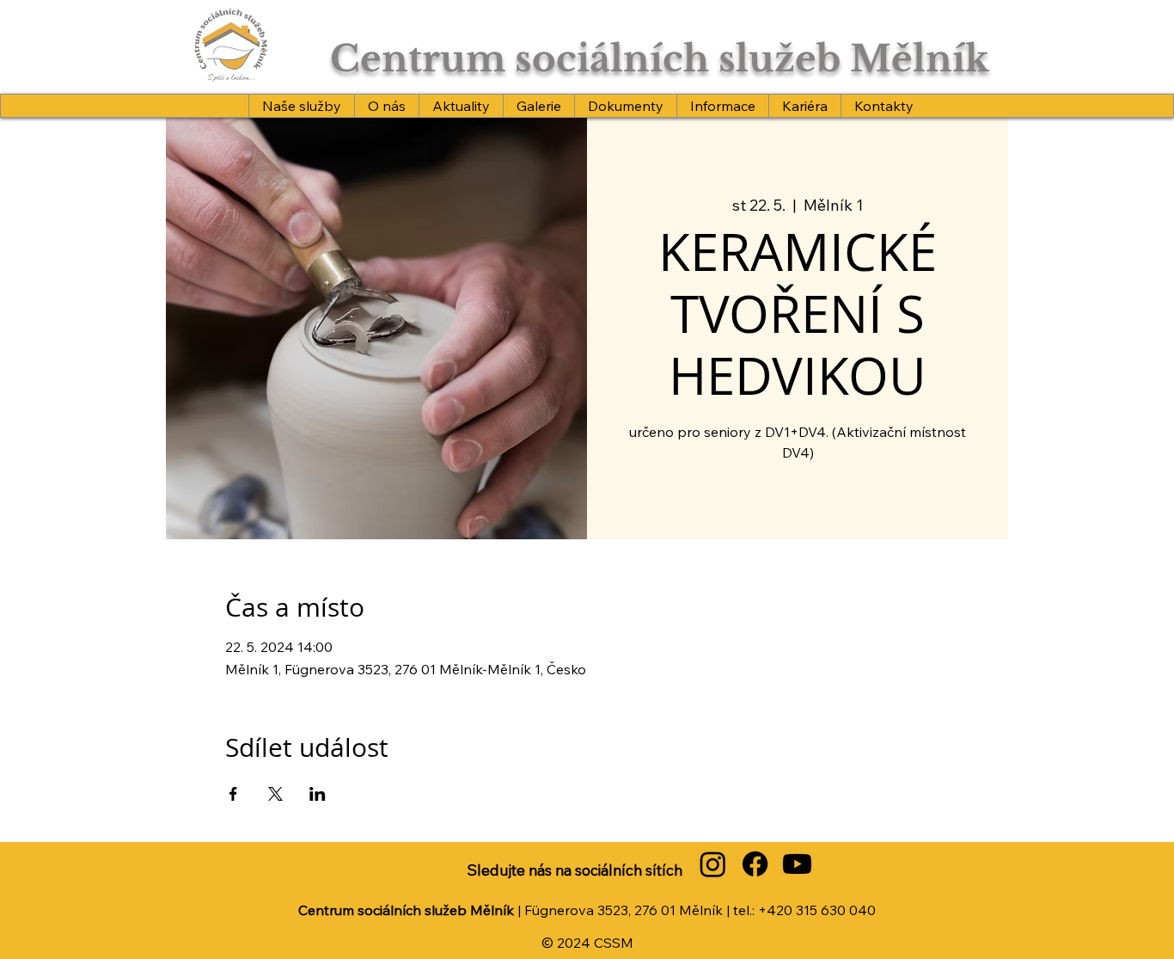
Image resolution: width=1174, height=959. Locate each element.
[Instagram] (713, 864)
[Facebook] (755, 864)
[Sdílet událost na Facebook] (233, 794)
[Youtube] (797, 864)
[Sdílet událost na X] (275, 794)
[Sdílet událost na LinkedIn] (317, 794)
